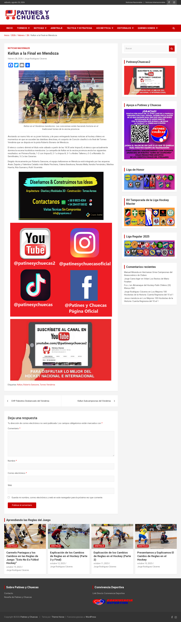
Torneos (22, 28)
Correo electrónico (17, 473)
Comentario (14, 428)
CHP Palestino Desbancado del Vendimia (30, 401)
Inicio (9, 28)
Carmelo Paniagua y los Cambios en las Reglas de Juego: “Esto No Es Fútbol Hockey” (22, 558)
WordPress (91, 617)
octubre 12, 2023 (57, 563)
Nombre (12, 461)
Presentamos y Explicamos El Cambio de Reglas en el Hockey (155, 556)
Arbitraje (57, 28)
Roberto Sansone (31, 385)
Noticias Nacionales (134, 2)
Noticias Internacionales (155, 2)
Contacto (8, 593)
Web (10, 485)
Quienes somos (146, 28)
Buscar (172, 48)
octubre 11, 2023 (101, 563)
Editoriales (124, 28)
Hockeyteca (103, 28)
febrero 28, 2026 (15, 58)
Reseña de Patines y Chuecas (18, 597)
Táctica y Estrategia (79, 28)
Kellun (19, 385)
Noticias (39, 28)
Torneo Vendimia (47, 385)
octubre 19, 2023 (13, 567)
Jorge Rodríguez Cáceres (35, 58)
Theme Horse (58, 617)
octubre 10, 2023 (144, 563)
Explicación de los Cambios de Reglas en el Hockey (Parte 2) (112, 556)
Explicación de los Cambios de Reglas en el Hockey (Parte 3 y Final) (68, 556)
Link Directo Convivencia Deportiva (109, 593)
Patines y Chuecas (29, 617)
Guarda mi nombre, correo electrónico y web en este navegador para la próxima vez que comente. (57, 497)
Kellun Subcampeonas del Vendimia (94, 401)
